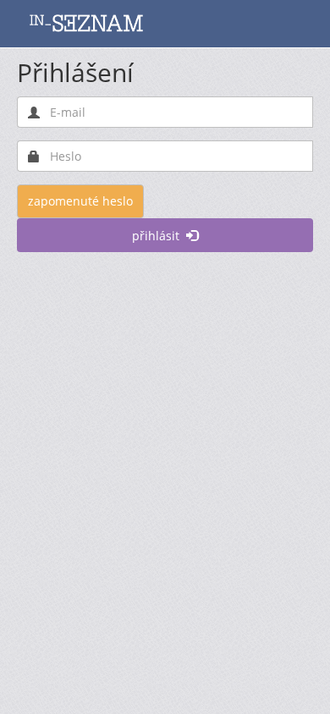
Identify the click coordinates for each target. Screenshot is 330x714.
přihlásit (159, 236)
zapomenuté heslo (80, 201)
